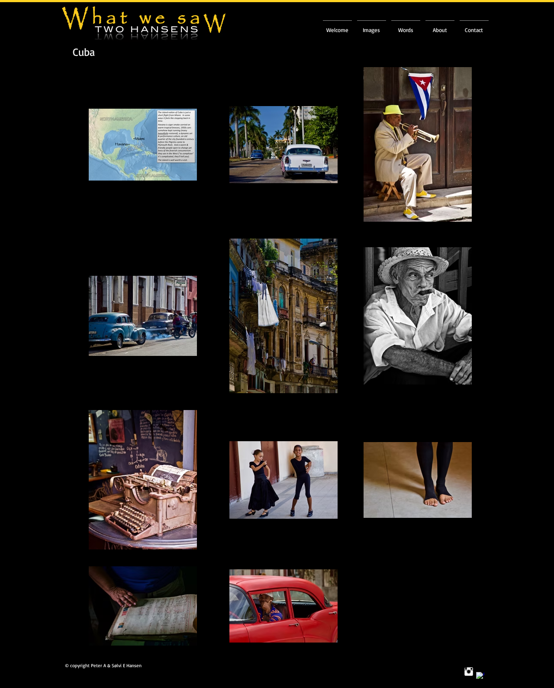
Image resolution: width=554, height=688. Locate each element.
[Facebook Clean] (480, 676)
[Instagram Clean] (468, 671)
